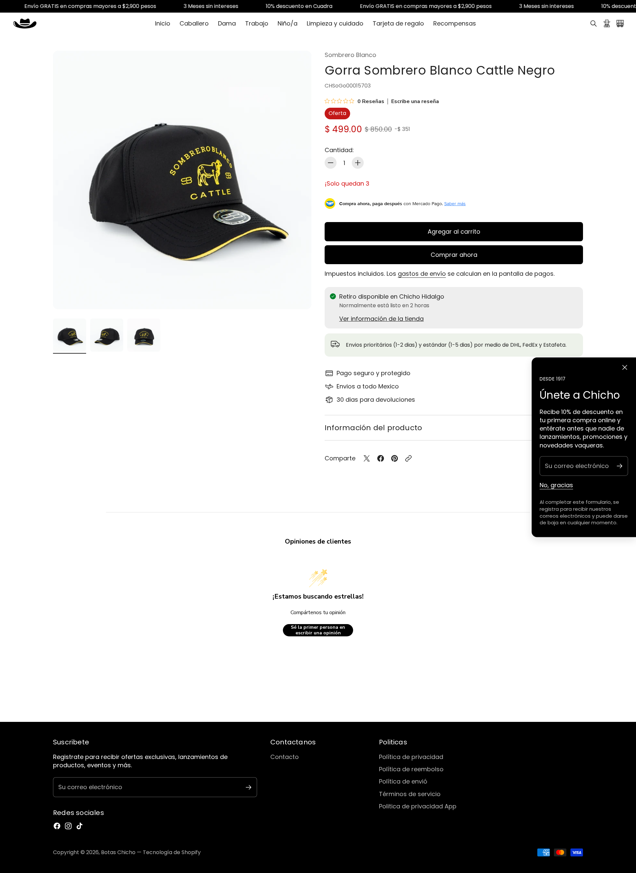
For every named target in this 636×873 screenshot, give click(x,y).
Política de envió (403, 781)
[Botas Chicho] (24, 24)
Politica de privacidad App (417, 806)
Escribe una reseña (415, 101)
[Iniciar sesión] (606, 23)
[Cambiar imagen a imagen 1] (69, 335)
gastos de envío (422, 273)
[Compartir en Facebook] (381, 458)
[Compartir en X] (367, 458)
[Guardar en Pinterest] (394, 458)
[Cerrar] (625, 368)
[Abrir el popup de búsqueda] (593, 23)
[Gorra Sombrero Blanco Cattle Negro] (182, 180)
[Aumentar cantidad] (358, 163)
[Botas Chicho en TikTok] (79, 826)
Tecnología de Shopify (172, 852)
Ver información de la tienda (381, 319)
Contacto (284, 757)
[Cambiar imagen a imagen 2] (106, 335)
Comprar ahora (454, 255)
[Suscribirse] (619, 465)
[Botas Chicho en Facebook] (57, 826)
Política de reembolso (411, 769)
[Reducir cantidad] (331, 163)
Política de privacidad (411, 757)
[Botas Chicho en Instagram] (68, 826)
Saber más (455, 203)
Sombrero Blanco (350, 55)
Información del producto (373, 428)
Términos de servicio (410, 794)
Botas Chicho (118, 852)
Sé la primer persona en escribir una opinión (318, 630)
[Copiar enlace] (408, 458)
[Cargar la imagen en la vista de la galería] (299, 296)
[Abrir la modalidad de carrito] (620, 23)
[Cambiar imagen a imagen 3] (143, 335)
